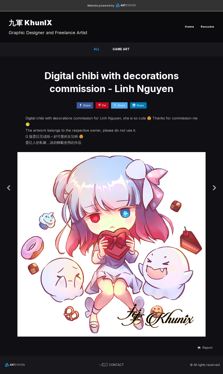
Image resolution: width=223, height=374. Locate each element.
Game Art (121, 49)
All (97, 49)
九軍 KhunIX (30, 22)
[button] (204, 347)
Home (189, 26)
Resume (207, 26)
